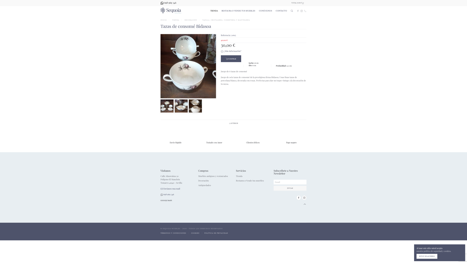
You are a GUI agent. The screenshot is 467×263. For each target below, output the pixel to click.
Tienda (214, 11)
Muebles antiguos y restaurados (213, 176)
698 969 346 (168, 194)
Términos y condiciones (173, 233)
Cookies (195, 233)
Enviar (290, 188)
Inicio (164, 20)
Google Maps (166, 200)
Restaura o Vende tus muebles (238, 11)
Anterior (234, 123)
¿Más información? (232, 51)
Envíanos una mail (171, 188)
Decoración (191, 20)
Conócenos (265, 11)
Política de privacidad (216, 233)
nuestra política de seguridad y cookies (434, 251)
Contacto (281, 11)
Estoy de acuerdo (427, 256)
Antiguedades (204, 185)
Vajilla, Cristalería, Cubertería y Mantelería (226, 20)
